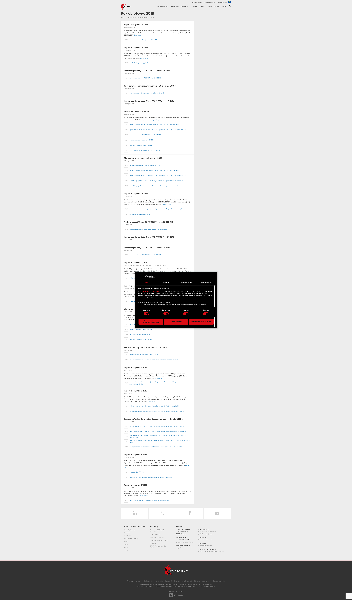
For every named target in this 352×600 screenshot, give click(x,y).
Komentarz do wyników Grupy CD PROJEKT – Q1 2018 (149, 237)
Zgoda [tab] (146, 282)
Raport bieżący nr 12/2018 (136, 194)
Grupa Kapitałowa (162, 6)
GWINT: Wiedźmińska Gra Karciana (158, 546)
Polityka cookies (148, 581)
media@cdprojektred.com (207, 532)
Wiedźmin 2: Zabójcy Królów (159, 540)
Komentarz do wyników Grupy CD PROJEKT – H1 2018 (149, 101)
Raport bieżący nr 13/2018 (136, 48)
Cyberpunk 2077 (155, 534)
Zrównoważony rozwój (198, 6)
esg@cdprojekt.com (205, 545)
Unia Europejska (222, 2)
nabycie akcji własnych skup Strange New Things (150, 265)
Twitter (162, 513)
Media (210, 6)
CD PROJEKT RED (196, 2)
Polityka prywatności (133, 581)
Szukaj (230, 6)
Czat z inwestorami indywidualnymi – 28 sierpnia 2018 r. (150, 86)
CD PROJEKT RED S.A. (183, 529)
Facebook (189, 513)
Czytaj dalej (137, 35)
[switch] (166, 313)
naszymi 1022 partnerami (151, 291)
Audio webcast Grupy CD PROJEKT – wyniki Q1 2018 (148, 222)
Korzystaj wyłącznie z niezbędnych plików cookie (150, 321)
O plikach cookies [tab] (205, 282)
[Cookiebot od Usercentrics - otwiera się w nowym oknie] (147, 276)
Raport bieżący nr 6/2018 (135, 485)
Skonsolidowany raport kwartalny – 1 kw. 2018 (145, 348)
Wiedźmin (153, 543)
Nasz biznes (175, 6)
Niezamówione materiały (202, 581)
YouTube (217, 513)
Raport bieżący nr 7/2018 (135, 455)
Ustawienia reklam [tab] (186, 282)
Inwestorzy (184, 6)
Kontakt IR (168, 581)
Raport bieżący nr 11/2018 (135, 263)
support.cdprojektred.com (184, 548)
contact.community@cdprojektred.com (211, 551)
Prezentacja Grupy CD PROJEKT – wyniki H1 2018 (147, 71)
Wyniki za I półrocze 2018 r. (136, 112)
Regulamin (159, 581)
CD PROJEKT (128, 6)
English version (210, 2)
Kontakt (224, 6)
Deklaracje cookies (219, 581)
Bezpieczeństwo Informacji (183, 581)
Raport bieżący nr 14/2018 (136, 25)
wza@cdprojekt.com (205, 540)
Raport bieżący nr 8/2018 (135, 391)
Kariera (216, 6)
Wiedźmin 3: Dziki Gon (157, 537)
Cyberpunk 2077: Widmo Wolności (158, 530)
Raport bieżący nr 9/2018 (135, 368)
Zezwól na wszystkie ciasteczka (201, 321)
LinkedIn (134, 513)
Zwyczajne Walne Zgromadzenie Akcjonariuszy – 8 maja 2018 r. (153, 419)
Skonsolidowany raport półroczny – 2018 (143, 158)
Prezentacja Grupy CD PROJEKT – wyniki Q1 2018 (147, 248)
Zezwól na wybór (176, 321)
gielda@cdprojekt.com (206, 534)
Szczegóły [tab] (166, 282)
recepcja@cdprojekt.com (185, 542)
